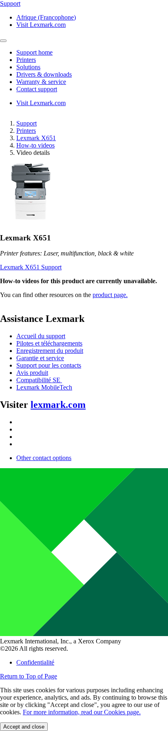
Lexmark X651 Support (31, 267)
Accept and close (23, 727)
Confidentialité (35, 662)
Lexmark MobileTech (44, 387)
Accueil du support (40, 335)
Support (26, 123)
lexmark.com (58, 404)
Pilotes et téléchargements (49, 343)
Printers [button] (26, 59)
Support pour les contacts (48, 365)
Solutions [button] (28, 67)
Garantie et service (40, 357)
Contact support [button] (36, 89)
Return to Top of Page (28, 676)
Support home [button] (34, 52)
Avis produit (32, 372)
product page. (110, 294)
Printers (26, 130)
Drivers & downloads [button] (44, 74)
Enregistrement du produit (49, 350)
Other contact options (43, 457)
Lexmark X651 (36, 137)
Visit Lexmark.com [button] (41, 24)
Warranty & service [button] (41, 81)
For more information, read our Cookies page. (82, 712)
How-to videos (35, 145)
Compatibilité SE (39, 380)
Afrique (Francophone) (46, 17)
